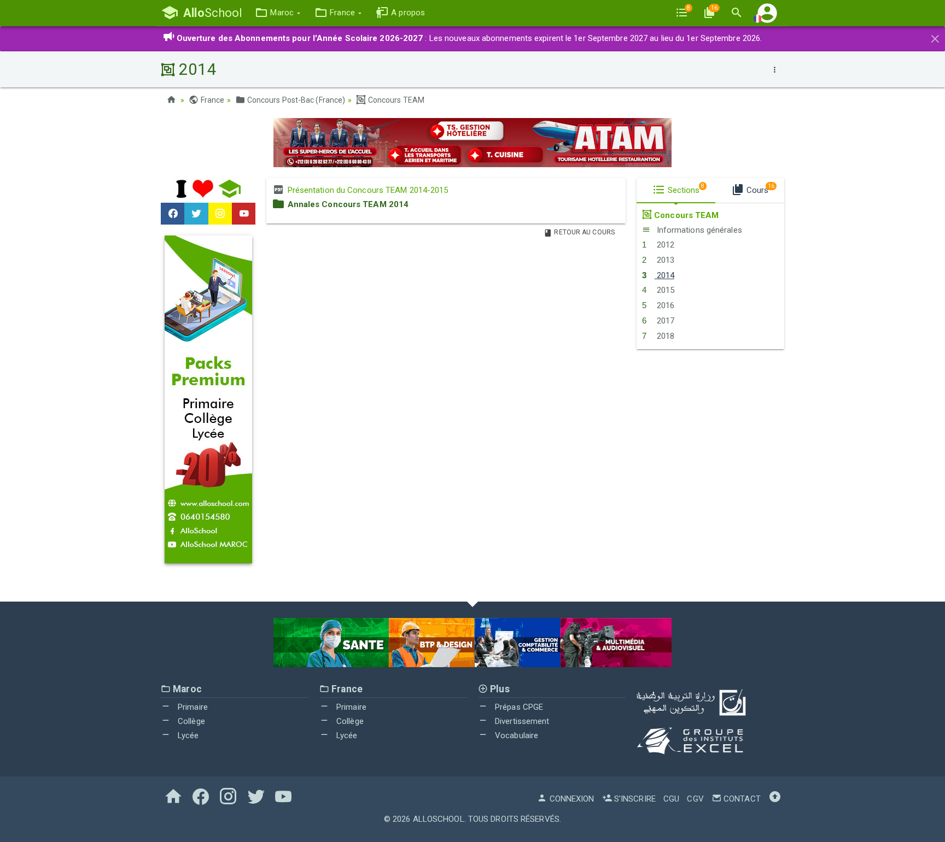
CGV (695, 799)
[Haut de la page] (774, 799)
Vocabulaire (515, 735)
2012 (664, 245)
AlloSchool (438, 819)
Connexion (570, 799)
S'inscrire (634, 799)
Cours (759, 189)
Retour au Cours (583, 232)
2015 (664, 290)
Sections (685, 189)
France (211, 100)
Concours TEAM (395, 100)
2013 (664, 260)
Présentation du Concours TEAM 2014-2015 (366, 190)
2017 (664, 321)
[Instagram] (220, 214)
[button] (277, 13)
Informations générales (698, 230)
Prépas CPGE (518, 707)
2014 (664, 275)
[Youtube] (243, 214)
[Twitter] (196, 214)
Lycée (187, 735)
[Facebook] (172, 214)
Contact (741, 799)
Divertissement (521, 721)
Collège (190, 721)
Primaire (192, 707)
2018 (664, 336)
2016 (664, 305)
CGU (671, 799)
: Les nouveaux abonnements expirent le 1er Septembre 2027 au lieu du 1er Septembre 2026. (469, 38)
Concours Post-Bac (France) (295, 100)
